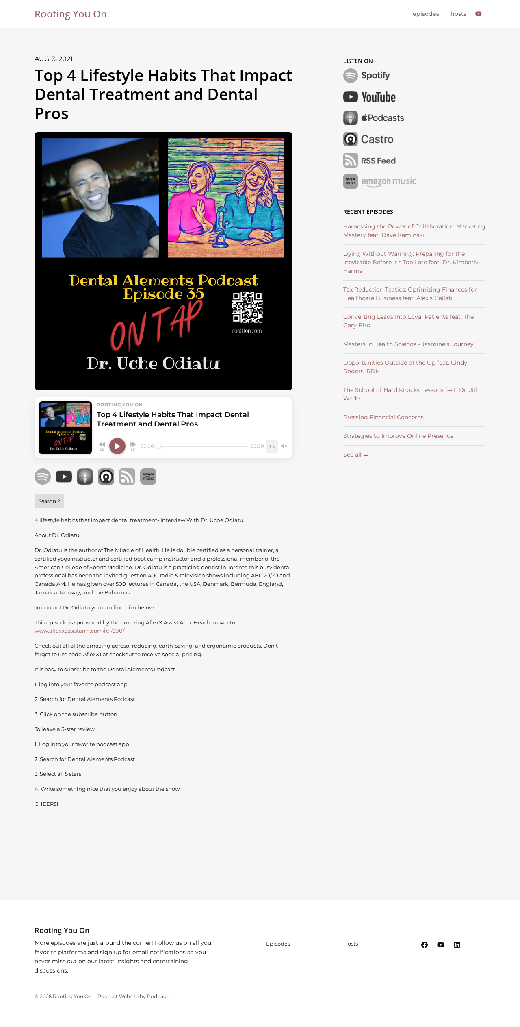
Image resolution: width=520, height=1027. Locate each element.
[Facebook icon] (424, 945)
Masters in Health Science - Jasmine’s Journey (408, 344)
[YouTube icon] (441, 945)
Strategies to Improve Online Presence (398, 436)
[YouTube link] (479, 14)
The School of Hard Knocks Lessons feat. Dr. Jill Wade (410, 394)
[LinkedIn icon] (457, 945)
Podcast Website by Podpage (133, 996)
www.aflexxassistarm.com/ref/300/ (79, 630)
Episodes (426, 13)
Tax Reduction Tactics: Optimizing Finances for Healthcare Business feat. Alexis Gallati (410, 294)
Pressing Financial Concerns (383, 417)
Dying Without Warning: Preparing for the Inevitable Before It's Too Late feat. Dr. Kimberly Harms (411, 262)
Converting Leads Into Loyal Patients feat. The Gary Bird (408, 321)
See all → (356, 454)
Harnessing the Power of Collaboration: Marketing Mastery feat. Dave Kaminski (414, 231)
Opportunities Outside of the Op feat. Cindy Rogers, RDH (405, 367)
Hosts (458, 13)
